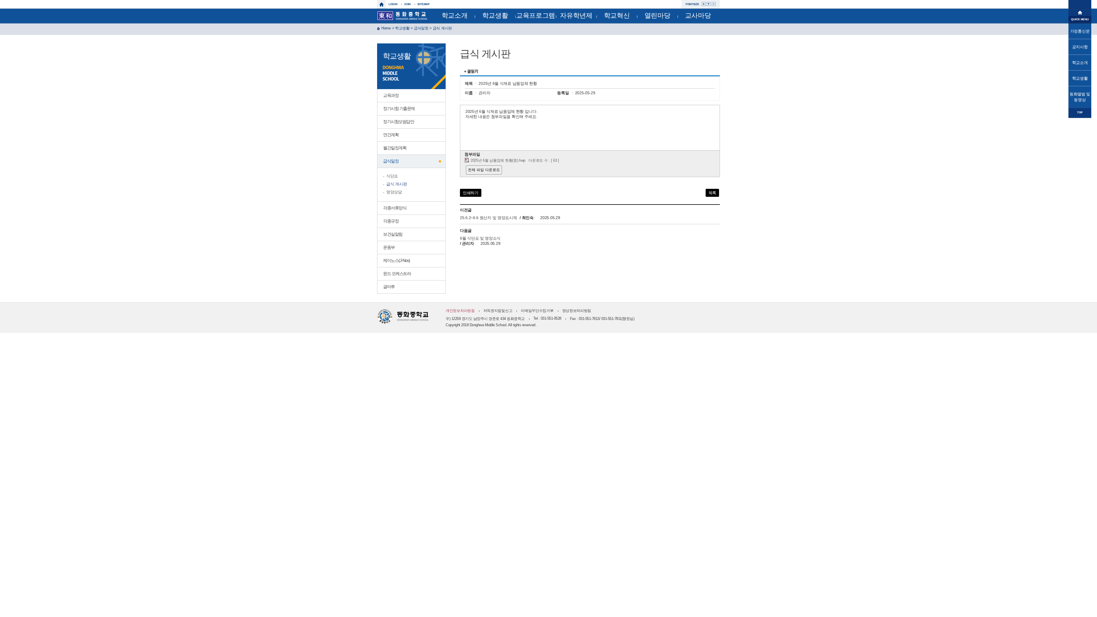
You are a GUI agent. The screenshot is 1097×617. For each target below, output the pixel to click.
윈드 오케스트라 (397, 273)
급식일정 (421, 28)
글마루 (389, 286)
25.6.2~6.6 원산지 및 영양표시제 (488, 217)
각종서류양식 (394, 207)
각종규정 (391, 221)
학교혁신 (617, 15)
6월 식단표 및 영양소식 (480, 238)
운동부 (389, 247)
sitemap (423, 4)
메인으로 (1079, 12)
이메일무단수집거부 (537, 310)
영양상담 (394, 192)
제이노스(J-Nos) (396, 260)
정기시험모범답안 (398, 121)
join (407, 4)
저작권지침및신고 (498, 310)
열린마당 (657, 15)
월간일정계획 (394, 147)
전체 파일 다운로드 (484, 170)
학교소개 (455, 15)
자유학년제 (576, 15)
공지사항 (1080, 47)
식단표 (392, 176)
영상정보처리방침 (576, 310)
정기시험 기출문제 (399, 108)
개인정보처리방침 (460, 310)
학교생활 (495, 15)
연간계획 (391, 134)
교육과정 (391, 95)
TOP (1080, 112)
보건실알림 (393, 234)
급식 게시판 (442, 28)
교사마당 (698, 15)
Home (386, 28)
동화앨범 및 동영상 (1080, 97)
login (393, 4)
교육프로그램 (535, 15)
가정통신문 (1080, 31)
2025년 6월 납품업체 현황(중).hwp (498, 161)
